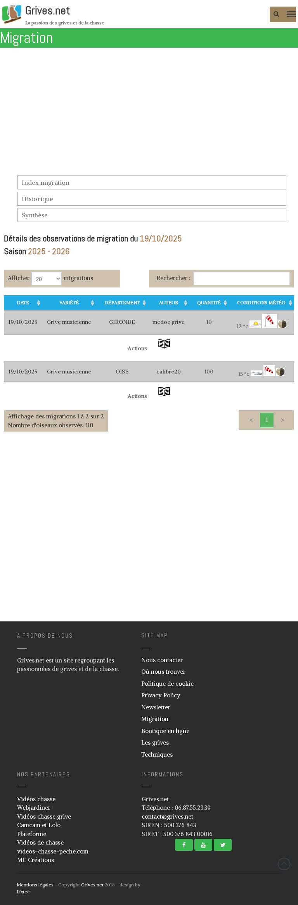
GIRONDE (122, 321)
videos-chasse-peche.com (52, 851)
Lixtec (23, 892)
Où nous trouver (163, 671)
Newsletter (155, 707)
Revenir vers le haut (284, 864)
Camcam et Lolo (39, 825)
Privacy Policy (160, 695)
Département (122, 302)
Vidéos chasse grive (44, 816)
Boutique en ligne (165, 731)
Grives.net (47, 10)
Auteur (168, 302)
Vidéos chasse (36, 799)
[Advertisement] (149, 117)
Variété (69, 302)
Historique (37, 199)
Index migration (45, 182)
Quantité (209, 302)
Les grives (155, 742)
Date (23, 302)
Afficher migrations (50, 278)
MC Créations (35, 860)
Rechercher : (173, 278)
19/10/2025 (23, 321)
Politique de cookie (167, 683)
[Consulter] (164, 348)
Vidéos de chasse (40, 842)
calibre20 (168, 371)
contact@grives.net (167, 816)
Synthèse (35, 215)
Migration (154, 719)
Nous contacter (162, 660)
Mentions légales (35, 885)
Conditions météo (261, 302)
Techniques (157, 754)
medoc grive (168, 321)
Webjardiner (33, 807)
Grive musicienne (69, 321)
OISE (122, 371)
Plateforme (31, 834)
